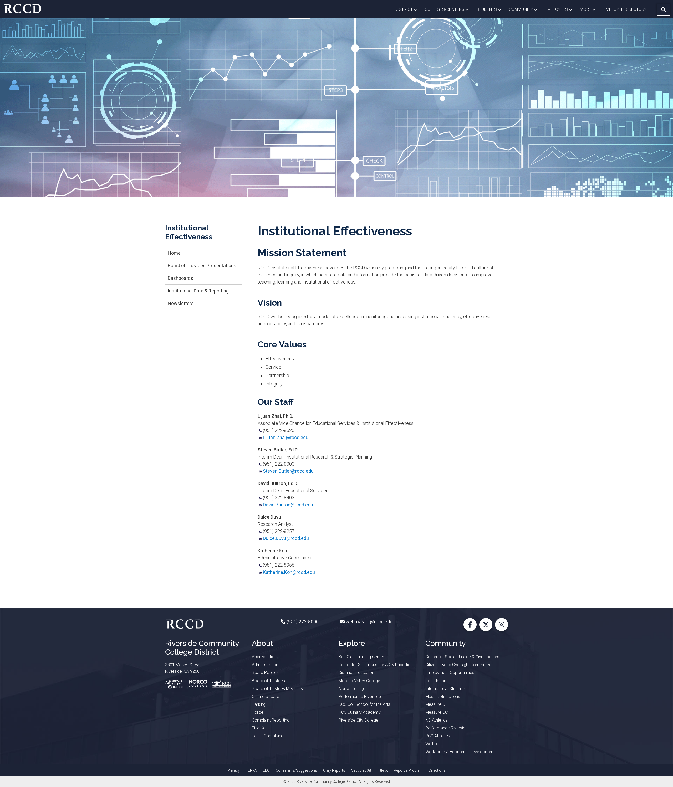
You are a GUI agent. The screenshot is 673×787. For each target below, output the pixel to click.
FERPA (251, 770)
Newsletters (181, 303)
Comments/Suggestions (296, 770)
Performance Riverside (360, 696)
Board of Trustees (268, 680)
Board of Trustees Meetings (277, 688)
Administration (265, 664)
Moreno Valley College (359, 680)
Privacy (233, 770)
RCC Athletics (437, 735)
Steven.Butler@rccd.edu (288, 471)
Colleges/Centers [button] (448, 9)
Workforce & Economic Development (459, 751)
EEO (266, 770)
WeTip (431, 743)
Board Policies (265, 672)
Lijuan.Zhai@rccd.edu (285, 437)
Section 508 (361, 770)
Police (257, 712)
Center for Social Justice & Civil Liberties (375, 664)
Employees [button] (560, 9)
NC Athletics (436, 720)
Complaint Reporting (270, 720)
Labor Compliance (269, 735)
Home (174, 253)
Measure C (435, 704)
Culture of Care (265, 696)
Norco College (352, 688)
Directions (437, 770)
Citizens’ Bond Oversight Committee (458, 664)
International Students (445, 688)
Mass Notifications (442, 696)
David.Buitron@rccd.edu (288, 504)
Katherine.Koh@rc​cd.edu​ (289, 572)
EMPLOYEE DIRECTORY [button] (625, 9)
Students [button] (490, 9)
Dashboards (180, 278)
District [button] (408, 9)
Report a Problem (408, 770)
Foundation (435, 680)
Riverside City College (358, 720)
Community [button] (525, 9)
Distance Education (356, 672)
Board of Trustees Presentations (202, 265)
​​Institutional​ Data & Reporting (198, 291)
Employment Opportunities (449, 672)
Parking (259, 704)
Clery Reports (334, 770)
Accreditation (264, 656)
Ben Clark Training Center (361, 656)
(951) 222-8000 (302, 621)
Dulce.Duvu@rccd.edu (286, 538)
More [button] (589, 9)
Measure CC (436, 712)
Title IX (258, 728)
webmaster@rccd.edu (368, 621)
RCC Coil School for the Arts (364, 704)
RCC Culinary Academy (360, 712)
